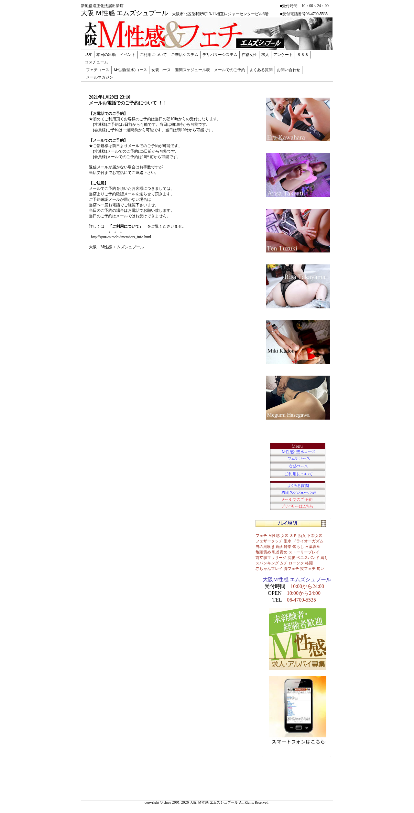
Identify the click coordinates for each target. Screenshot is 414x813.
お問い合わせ (288, 70)
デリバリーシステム (219, 55)
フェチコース (97, 70)
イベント (128, 55)
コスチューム (96, 62)
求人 (265, 55)
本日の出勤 (106, 55)
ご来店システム (184, 55)
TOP (88, 54)
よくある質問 (261, 70)
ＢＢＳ (303, 55)
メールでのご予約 (229, 70)
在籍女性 (249, 55)
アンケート (283, 55)
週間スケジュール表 (192, 70)
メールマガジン (99, 77)
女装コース (161, 70)
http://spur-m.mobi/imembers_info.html (121, 237)
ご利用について (153, 55)
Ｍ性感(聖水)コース (130, 70)
